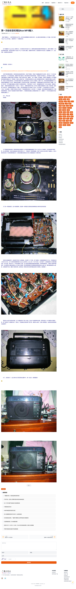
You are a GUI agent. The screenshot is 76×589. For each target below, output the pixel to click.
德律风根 (61, 101)
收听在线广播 (55, 574)
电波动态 (66, 2)
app (68, 112)
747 (68, 114)
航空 (72, 116)
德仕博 (64, 116)
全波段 (60, 122)
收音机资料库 (61, 139)
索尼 (64, 118)
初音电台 (60, 137)
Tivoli (60, 118)
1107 (71, 114)
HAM (71, 118)
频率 (70, 103)
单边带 (66, 97)
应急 (64, 120)
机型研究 (53, 2)
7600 (68, 110)
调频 (60, 107)
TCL (72, 101)
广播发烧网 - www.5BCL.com (40, 583)
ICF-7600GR (66, 122)
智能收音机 (61, 103)
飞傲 (69, 101)
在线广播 (60, 136)
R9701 (64, 125)
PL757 (69, 125)
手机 (67, 120)
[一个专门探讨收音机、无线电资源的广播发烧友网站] (6, 3)
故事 (68, 99)
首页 (43, 2)
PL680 (60, 112)
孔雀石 (60, 99)
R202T (71, 122)
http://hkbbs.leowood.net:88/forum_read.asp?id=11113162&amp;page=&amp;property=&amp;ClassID (24, 70)
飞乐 (66, 103)
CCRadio (69, 107)
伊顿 (68, 116)
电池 (71, 112)
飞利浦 (64, 110)
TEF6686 (61, 97)
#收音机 (3, 489)
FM (70, 120)
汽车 (64, 112)
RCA (65, 101)
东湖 (60, 105)
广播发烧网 (3, 33)
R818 (60, 125)
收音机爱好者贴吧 (62, 144)
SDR (60, 110)
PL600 (64, 114)
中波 (64, 99)
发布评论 (29, 562)
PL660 (71, 105)
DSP (69, 97)
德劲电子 (60, 134)
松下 (67, 105)
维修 (60, 127)
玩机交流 (47, 2)
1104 (60, 116)
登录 (73, 2)
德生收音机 (61, 141)
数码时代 (60, 2)
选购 (60, 120)
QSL (67, 118)
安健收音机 (61, 142)
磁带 (64, 105)
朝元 (60, 114)
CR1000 (64, 107)
